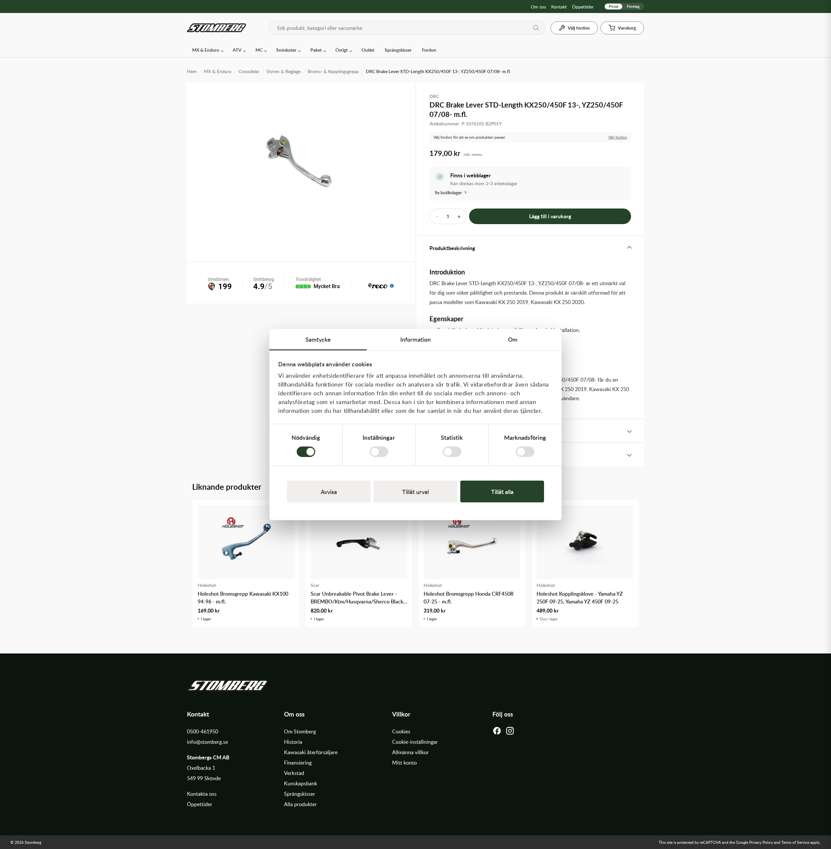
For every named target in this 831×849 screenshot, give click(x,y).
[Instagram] (510, 732)
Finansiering (298, 762)
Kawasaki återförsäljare (311, 752)
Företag (633, 6)
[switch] (379, 451)
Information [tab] (415, 339)
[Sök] (536, 28)
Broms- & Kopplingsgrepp (333, 71)
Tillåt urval (415, 491)
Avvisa (329, 491)
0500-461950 (202, 731)
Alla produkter (300, 804)
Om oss (538, 7)
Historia (293, 741)
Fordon (429, 50)
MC (259, 50)
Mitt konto (404, 762)
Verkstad (294, 773)
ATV (237, 50)
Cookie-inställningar (415, 741)
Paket (316, 50)
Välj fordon (617, 137)
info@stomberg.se (207, 741)
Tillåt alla (502, 491)
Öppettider (583, 7)
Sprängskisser (398, 50)
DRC (434, 96)
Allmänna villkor (410, 752)
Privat (613, 6)
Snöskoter (286, 50)
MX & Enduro (205, 50)
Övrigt (341, 50)
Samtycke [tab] (318, 339)
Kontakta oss (202, 793)
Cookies (401, 731)
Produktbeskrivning (452, 248)
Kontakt (559, 7)
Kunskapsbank (300, 783)
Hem (192, 71)
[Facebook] (497, 732)
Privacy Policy (761, 842)
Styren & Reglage (284, 71)
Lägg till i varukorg (550, 216)
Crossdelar (249, 71)
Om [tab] (512, 339)
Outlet (368, 50)
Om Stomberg (300, 731)
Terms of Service (795, 842)
